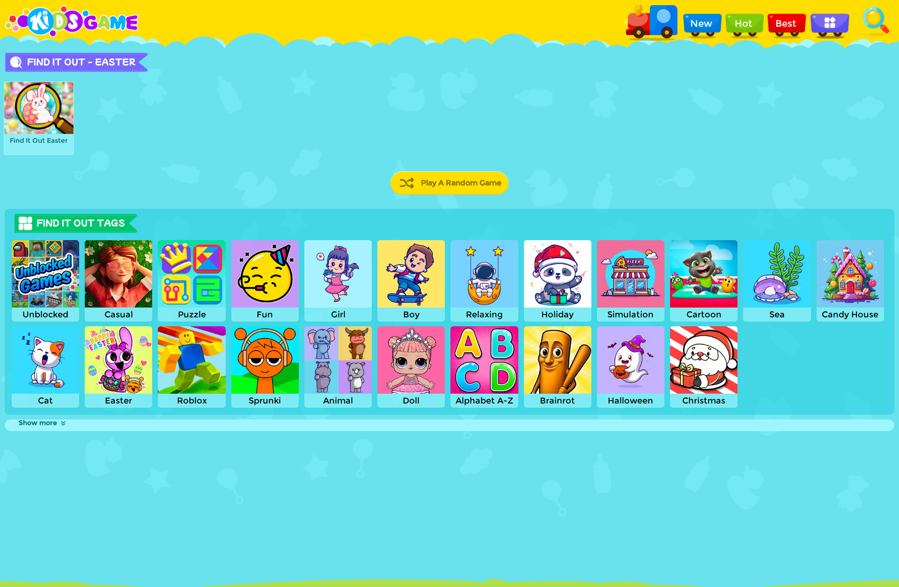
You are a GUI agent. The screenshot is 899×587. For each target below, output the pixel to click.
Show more (38, 422)
